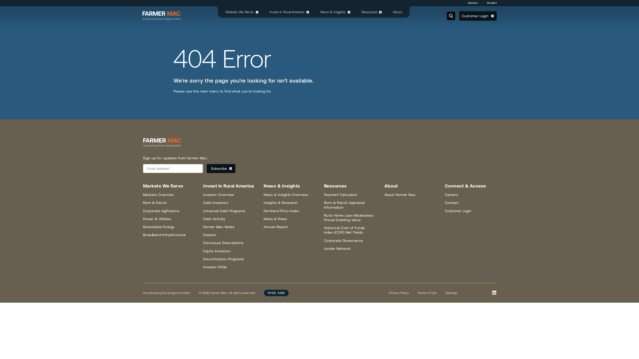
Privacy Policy (399, 293)
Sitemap (451, 293)
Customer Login (476, 16)
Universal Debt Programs (224, 211)
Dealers (209, 235)
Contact (492, 2)
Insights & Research (281, 203)
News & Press (275, 219)
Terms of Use (427, 293)
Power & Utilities (157, 219)
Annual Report (276, 227)
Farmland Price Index (281, 211)
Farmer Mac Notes (218, 227)
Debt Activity (214, 219)
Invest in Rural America (287, 12)
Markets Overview (158, 195)
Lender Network (337, 249)
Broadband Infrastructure (164, 235)
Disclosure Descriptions (223, 243)
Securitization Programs (223, 259)
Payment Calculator (341, 195)
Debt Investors (215, 203)
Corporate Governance (343, 241)
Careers (473, 2)
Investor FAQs (215, 267)
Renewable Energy (158, 227)
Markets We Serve (239, 12)
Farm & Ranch (155, 203)
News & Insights (333, 12)
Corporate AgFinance (161, 211)
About (397, 12)
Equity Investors (216, 251)
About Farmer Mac (400, 195)
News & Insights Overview (286, 195)
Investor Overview (218, 195)
